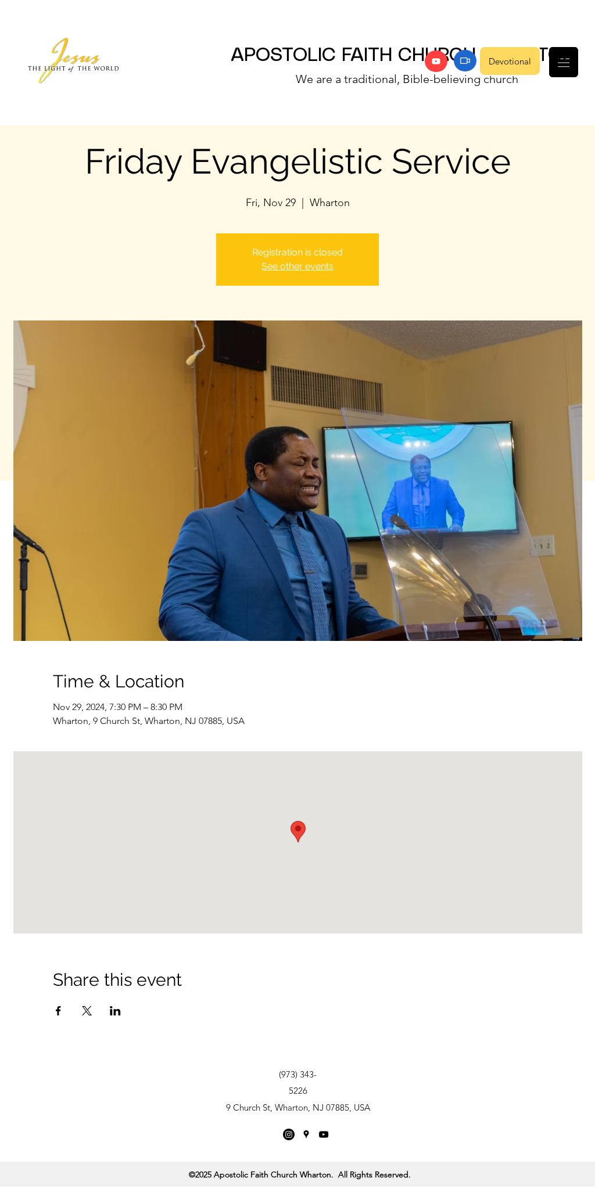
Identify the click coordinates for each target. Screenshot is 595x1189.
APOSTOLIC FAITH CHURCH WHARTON (403, 55)
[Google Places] (306, 1134)
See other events (297, 266)
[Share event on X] (86, 1010)
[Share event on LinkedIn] (115, 1010)
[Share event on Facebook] (58, 1010)
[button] (563, 62)
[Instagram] (289, 1134)
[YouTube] (436, 61)
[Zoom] (465, 60)
